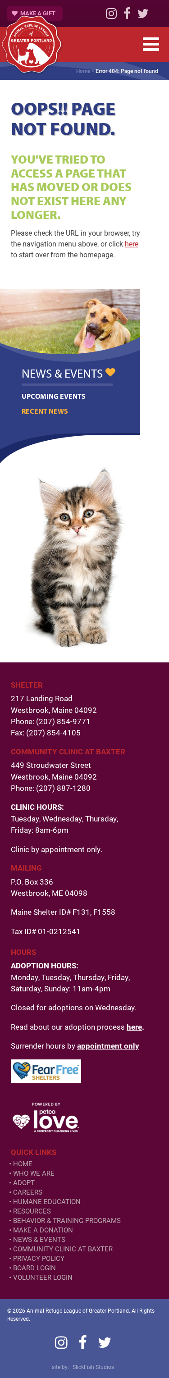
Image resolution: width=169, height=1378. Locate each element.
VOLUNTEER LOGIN (43, 1277)
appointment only (108, 1045)
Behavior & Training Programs (67, 1220)
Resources (32, 1211)
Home (83, 70)
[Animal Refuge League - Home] (31, 44)
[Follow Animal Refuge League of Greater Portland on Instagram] (111, 16)
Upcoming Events (54, 396)
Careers (27, 1192)
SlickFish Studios (93, 1366)
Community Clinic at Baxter (63, 1249)
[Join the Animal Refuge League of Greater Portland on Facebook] (127, 16)
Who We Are (34, 1173)
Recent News (45, 410)
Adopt (24, 1182)
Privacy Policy (38, 1258)
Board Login (34, 1268)
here (131, 243)
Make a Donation (43, 1230)
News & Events (39, 1239)
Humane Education (47, 1201)
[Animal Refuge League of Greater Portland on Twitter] (143, 16)
